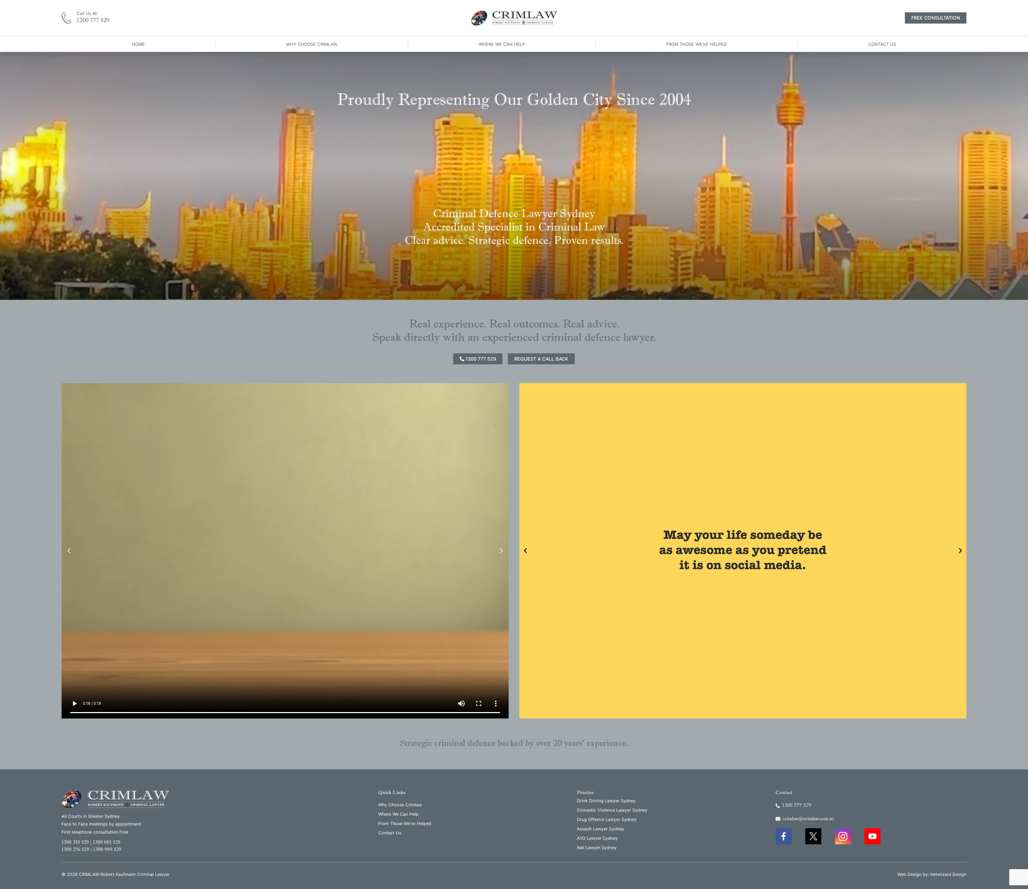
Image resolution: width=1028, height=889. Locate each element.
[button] (69, 550)
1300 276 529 (75, 850)
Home (138, 44)
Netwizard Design (948, 874)
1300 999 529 (107, 850)
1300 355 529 (75, 842)
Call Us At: (87, 13)
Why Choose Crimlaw (311, 44)
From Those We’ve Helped (696, 44)
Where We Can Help (502, 44)
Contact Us (882, 44)
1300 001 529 (106, 842)
